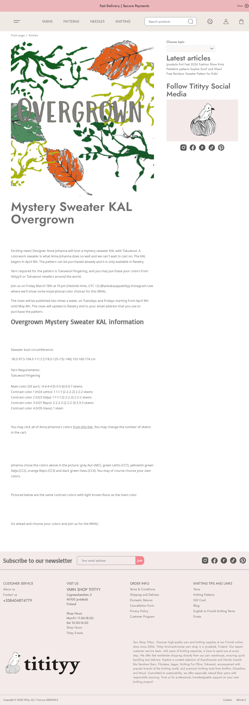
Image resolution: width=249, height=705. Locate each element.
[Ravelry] (202, 147)
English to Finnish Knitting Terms (214, 611)
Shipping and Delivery (144, 594)
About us (9, 589)
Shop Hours (74, 627)
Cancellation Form (142, 605)
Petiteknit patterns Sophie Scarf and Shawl (194, 69)
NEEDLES (97, 21)
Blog (196, 605)
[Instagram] (183, 147)
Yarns (196, 589)
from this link (83, 427)
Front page (18, 35)
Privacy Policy (139, 611)
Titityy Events (75, 633)
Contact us (10, 594)
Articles (33, 35)
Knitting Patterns (203, 594)
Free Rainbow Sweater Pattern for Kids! (192, 73)
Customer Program (142, 616)
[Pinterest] (221, 147)
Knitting (123, 21)
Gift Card (199, 600)
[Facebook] (193, 147)
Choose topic (175, 42)
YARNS (47, 21)
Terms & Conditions (142, 589)
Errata (197, 616)
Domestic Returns (141, 600)
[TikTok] (212, 147)
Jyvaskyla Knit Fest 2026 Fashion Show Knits (195, 64)
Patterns (71, 21)
